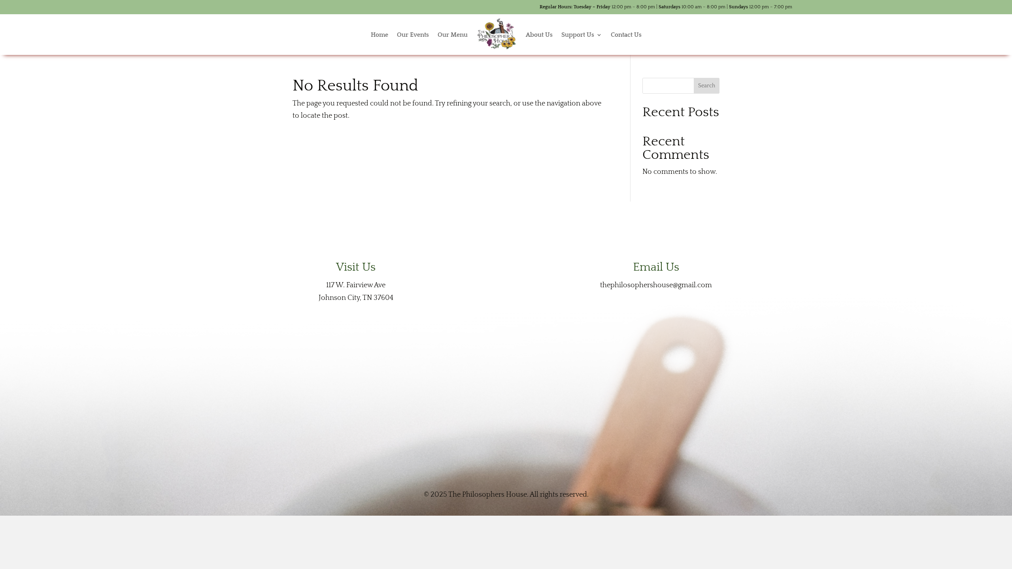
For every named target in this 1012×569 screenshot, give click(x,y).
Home (379, 34)
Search (706, 86)
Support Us (577, 34)
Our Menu (453, 34)
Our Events (413, 34)
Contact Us (626, 34)
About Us (539, 34)
